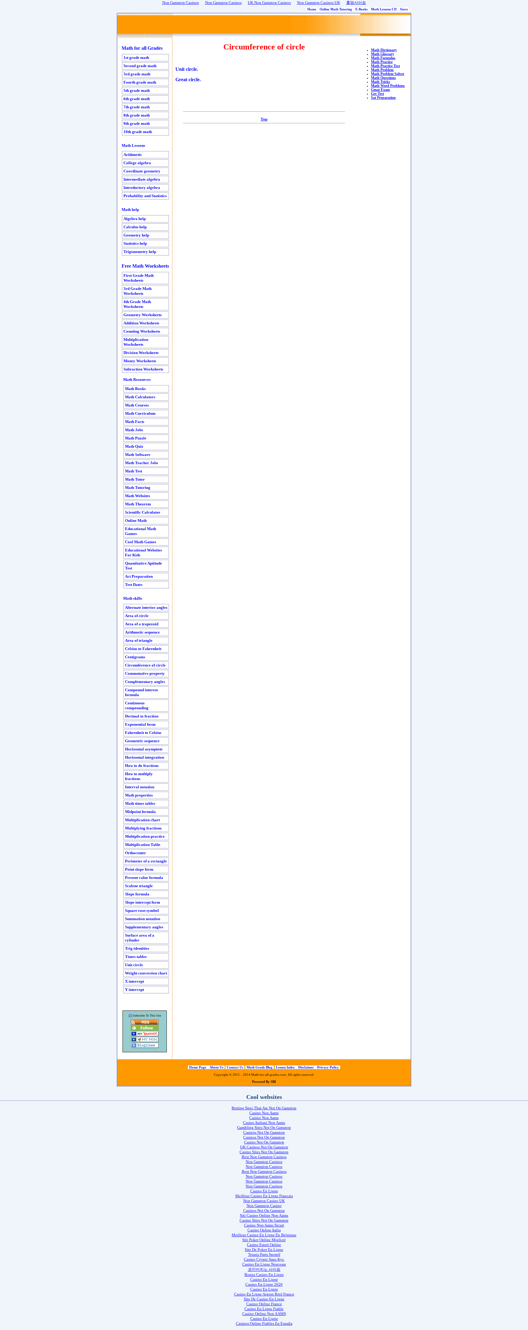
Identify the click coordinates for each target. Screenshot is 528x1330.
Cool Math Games (140, 542)
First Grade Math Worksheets (138, 278)
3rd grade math (136, 74)
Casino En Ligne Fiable (264, 1309)
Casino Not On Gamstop (264, 1142)
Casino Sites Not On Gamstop (264, 1152)
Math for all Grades (142, 48)
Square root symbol (142, 910)
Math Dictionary (384, 50)
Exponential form (140, 724)
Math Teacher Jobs (141, 463)
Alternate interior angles (146, 607)
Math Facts (134, 421)
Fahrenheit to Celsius (143, 732)
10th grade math (137, 131)
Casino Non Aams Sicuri (264, 1225)
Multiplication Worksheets (135, 342)
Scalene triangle (139, 886)
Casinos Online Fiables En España (264, 1323)
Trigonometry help (139, 251)
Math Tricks (380, 82)
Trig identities (137, 948)
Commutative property (145, 673)
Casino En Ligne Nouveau (264, 1264)
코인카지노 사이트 (264, 1269)
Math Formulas (383, 58)
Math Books (135, 388)
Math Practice (382, 62)
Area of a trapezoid (141, 624)
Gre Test (377, 94)
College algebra (137, 163)
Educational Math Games (140, 531)
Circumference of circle (145, 665)
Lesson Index (286, 1067)
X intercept (134, 981)
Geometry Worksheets (142, 315)
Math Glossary (382, 54)
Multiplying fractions (143, 828)
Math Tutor (135, 479)
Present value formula (144, 877)
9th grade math (136, 123)
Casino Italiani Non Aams (264, 1122)
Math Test (133, 471)
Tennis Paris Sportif (264, 1254)
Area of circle (136, 615)
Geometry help (136, 235)
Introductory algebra (141, 187)
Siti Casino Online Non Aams (264, 1215)
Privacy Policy (328, 1067)
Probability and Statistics (145, 195)
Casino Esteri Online (264, 1244)
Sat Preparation (383, 98)
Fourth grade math (139, 82)
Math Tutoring (137, 487)
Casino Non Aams (264, 1113)
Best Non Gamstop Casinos (264, 1157)
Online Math (136, 520)
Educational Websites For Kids (143, 552)
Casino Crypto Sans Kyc (264, 1259)
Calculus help (135, 227)
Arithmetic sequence (142, 632)
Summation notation (142, 918)
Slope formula (137, 894)
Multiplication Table (142, 844)
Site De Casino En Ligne (264, 1299)
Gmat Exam (380, 90)
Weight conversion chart (146, 973)
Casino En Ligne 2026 (264, 1284)
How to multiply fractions (139, 776)
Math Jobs (134, 430)
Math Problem (382, 70)
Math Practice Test (385, 66)
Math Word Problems (388, 86)
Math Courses (137, 405)
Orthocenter (135, 853)
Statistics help (135, 243)
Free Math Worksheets (145, 266)
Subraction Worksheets (143, 369)
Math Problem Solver (387, 74)
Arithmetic (132, 154)
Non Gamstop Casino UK (264, 1200)
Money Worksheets (139, 361)
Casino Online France (264, 1304)
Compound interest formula (141, 692)
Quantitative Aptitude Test (143, 565)
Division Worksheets (141, 352)
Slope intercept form (142, 902)
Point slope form (139, 869)
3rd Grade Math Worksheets (137, 291)
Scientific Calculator (142, 512)
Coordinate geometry (141, 171)
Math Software (137, 454)
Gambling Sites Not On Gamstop (264, 1127)
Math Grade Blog (260, 1067)
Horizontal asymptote (144, 749)
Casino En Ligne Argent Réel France (264, 1294)
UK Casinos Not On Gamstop (264, 1147)
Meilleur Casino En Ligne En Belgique (264, 1235)
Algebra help (134, 218)
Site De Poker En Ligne (264, 1249)
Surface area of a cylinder (139, 937)
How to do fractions (142, 765)
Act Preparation (139, 576)
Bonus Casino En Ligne (264, 1274)
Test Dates (133, 584)
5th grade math (136, 90)
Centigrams (135, 657)
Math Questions (383, 78)
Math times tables (140, 803)
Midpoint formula (140, 811)
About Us (216, 1067)
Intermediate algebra (141, 179)
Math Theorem (138, 504)
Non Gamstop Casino (264, 1205)
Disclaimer (306, 1067)
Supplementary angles (144, 927)
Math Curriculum (140, 413)
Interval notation (139, 787)
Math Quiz (134, 446)
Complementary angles (145, 681)
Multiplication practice (145, 836)
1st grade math (136, 57)
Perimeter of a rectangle (146, 861)
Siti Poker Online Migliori (264, 1240)
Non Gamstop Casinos (264, 1161)
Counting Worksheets (141, 331)
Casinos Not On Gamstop (264, 1132)
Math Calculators (140, 397)
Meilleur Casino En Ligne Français (264, 1196)
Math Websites (137, 495)
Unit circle (134, 965)
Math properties (139, 795)
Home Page (198, 1067)
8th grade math (136, 115)
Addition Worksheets (141, 323)
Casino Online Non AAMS (264, 1313)
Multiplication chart (142, 820)
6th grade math (136, 98)
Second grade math (139, 65)
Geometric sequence (142, 741)
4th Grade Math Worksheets (137, 304)
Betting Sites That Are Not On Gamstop (264, 1108)
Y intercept (134, 989)
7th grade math (136, 107)
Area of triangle (138, 640)
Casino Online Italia (264, 1230)
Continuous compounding (136, 705)
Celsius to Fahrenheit (143, 648)
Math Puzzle (135, 438)
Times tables (136, 956)
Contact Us (235, 1067)
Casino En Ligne (264, 1191)
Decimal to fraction (141, 716)
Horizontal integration (144, 757)
